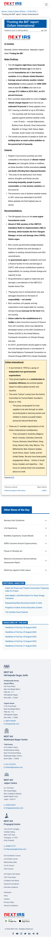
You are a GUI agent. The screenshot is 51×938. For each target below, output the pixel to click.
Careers (6, 899)
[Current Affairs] (12, 3)
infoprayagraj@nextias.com (16, 849)
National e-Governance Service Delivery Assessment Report (20, 561)
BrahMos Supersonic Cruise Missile (18, 536)
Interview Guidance (11, 887)
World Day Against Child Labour (14, 490)
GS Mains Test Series (11, 881)
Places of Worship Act (13, 551)
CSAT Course (8, 869)
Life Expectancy (10, 528)
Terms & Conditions (11, 906)
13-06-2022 (31, 11)
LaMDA (44, 490)
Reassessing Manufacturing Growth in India (23, 603)
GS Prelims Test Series (12, 874)
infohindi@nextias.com (14, 767)
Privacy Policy (9, 902)
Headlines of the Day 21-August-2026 (20, 646)
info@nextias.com (12, 724)
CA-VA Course (9, 865)
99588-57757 (11, 846)
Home (3, 11)
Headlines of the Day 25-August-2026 (20, 632)
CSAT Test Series (10, 877)
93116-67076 (11, 764)
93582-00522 (11, 805)
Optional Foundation (11, 884)
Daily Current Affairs (16, 11)
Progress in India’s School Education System (23, 607)
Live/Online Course (11, 859)
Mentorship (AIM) (10, 862)
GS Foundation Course (12, 856)
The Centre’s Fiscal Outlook (16, 612)
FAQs (6, 896)
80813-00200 (11, 721)
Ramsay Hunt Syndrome (14, 520)
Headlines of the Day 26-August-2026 (20, 627)
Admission (8, 892)
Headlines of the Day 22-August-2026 (20, 641)
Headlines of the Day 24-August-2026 (20, 637)
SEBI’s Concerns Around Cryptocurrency (20, 543)
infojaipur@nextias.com (14, 808)
